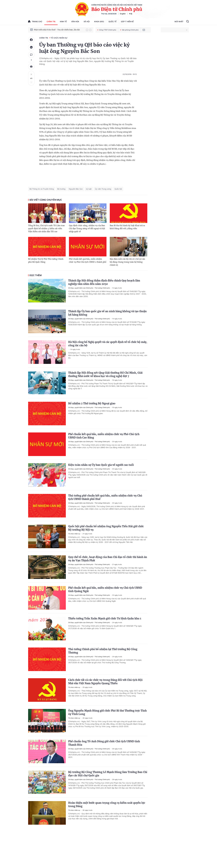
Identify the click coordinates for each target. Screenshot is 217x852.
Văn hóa (75, 21)
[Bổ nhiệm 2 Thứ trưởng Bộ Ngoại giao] (47, 413)
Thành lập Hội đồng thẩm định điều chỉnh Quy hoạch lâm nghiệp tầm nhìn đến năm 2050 (104, 282)
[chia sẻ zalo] (31, 47)
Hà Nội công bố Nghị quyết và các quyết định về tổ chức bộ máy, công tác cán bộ (107, 343)
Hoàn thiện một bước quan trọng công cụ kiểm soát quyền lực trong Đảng (106, 804)
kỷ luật (89, 189)
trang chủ (37, 21)
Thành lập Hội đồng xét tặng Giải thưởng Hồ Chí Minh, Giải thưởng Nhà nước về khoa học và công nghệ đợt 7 (105, 374)
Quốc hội (118, 189)
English (123, 14)
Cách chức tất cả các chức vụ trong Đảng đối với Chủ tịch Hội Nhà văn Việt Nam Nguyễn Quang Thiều (105, 681)
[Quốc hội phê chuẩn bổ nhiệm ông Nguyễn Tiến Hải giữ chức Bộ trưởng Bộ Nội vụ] (47, 536)
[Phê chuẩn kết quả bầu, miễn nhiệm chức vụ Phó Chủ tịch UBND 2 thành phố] (87, 246)
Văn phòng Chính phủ (130, 30)
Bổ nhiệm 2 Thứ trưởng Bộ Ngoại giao (91, 403)
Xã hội (87, 21)
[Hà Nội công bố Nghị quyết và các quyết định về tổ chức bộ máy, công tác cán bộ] (47, 352)
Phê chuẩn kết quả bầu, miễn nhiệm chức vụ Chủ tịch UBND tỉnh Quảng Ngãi (105, 589)
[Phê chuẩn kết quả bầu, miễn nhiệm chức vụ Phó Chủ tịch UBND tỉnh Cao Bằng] (47, 444)
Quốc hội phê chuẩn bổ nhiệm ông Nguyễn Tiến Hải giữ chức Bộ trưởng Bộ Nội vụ (106, 528)
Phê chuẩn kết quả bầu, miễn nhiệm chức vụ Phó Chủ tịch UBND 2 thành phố (87, 260)
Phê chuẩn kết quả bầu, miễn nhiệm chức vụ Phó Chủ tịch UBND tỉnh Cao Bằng (103, 436)
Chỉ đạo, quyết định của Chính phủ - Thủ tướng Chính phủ (89, 288)
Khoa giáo (99, 21)
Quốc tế (112, 21)
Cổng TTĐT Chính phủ (107, 30)
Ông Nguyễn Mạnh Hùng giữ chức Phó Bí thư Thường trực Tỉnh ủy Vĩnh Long (107, 712)
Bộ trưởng (61, 189)
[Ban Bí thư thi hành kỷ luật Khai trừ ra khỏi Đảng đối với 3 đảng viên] (128, 213)
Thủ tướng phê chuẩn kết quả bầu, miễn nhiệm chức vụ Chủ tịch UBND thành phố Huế (105, 497)
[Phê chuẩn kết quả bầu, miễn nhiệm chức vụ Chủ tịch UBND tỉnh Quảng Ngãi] (47, 598)
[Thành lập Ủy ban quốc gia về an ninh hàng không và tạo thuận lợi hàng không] (47, 321)
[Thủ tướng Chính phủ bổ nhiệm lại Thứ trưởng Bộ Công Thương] (47, 659)
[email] (144, 30)
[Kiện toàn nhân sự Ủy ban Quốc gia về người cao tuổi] (47, 475)
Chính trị (51, 21)
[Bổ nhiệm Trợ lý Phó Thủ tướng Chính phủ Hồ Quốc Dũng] (47, 246)
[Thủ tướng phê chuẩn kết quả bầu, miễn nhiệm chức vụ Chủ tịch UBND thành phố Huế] (47, 505)
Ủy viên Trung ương (103, 189)
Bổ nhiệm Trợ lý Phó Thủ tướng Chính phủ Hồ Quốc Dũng (45, 260)
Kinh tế (63, 21)
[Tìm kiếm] (187, 21)
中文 (130, 14)
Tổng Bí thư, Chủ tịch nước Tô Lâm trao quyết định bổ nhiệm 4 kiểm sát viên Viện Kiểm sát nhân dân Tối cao (46, 228)
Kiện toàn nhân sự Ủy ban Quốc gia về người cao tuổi (101, 464)
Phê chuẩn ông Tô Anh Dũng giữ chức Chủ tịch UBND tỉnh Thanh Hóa (104, 743)
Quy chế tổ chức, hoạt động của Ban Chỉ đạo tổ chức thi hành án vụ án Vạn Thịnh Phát (107, 558)
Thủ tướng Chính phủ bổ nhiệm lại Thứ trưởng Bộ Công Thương (102, 651)
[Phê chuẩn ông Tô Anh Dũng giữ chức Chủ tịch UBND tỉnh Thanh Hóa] (47, 751)
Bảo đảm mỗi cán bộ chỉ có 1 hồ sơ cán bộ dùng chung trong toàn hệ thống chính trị (127, 262)
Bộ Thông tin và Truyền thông (42, 189)
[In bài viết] (31, 66)
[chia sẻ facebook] (31, 40)
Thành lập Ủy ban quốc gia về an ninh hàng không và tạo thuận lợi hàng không (107, 313)
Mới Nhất (179, 21)
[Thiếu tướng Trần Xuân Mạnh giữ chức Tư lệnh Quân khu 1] (47, 628)
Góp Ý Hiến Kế (127, 21)
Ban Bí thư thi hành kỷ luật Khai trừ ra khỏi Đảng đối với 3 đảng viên (127, 227)
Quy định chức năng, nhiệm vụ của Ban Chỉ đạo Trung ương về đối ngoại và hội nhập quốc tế (87, 228)
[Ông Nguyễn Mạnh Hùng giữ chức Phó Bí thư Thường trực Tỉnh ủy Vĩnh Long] (47, 721)
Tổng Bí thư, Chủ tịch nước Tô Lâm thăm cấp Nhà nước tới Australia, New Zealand (58, 30)
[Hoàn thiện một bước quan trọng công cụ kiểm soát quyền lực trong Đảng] (47, 813)
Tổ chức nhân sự (58, 38)
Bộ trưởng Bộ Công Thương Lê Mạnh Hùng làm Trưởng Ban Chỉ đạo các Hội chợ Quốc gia (107, 773)
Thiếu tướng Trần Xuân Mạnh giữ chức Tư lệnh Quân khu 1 (104, 618)
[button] (87, 30)
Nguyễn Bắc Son (76, 189)
